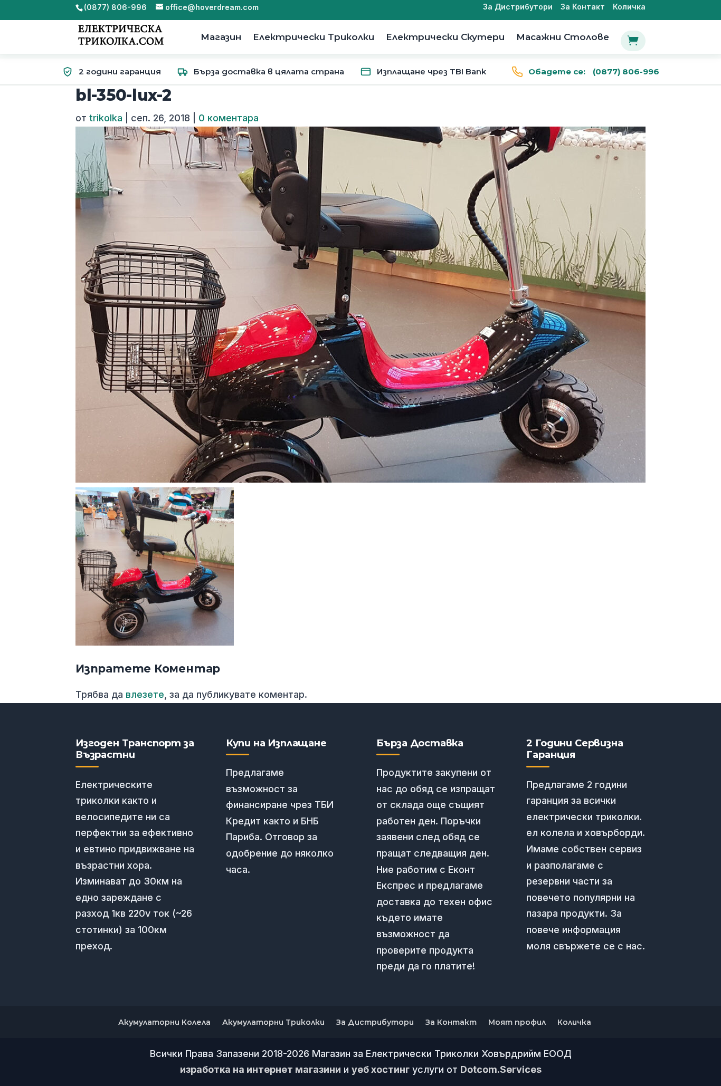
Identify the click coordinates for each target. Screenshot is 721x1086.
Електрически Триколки (313, 37)
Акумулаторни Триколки (273, 1022)
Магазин (221, 37)
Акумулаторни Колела (164, 1022)
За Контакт (583, 7)
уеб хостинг (381, 1069)
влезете (145, 694)
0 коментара (228, 117)
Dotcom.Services (501, 1069)
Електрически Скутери (445, 37)
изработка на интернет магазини (260, 1069)
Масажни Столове (562, 37)
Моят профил (517, 1022)
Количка (629, 7)
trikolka (105, 117)
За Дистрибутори (518, 7)
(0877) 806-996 (593, 71)
